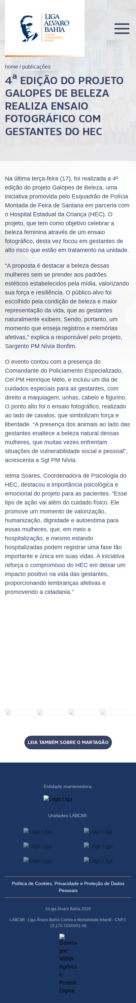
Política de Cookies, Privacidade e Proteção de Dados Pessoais (68, 887)
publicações (36, 67)
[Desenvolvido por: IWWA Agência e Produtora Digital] (68, 964)
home (11, 67)
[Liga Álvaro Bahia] (45, 22)
